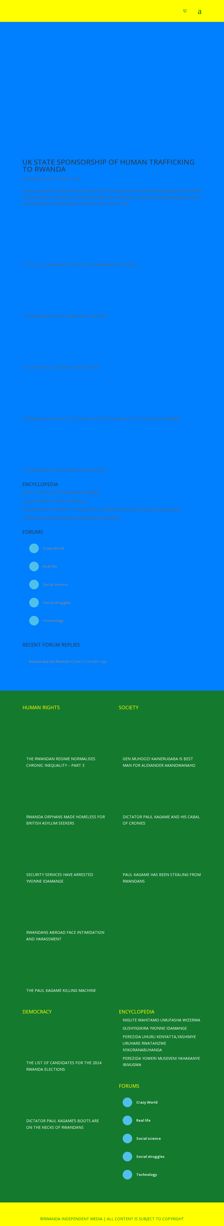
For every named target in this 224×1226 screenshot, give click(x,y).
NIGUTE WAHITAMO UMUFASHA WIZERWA (61, 492)
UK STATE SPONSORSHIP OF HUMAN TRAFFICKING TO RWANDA (108, 165)
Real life (49, 566)
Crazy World (53, 548)
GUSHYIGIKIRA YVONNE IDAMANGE (54, 501)
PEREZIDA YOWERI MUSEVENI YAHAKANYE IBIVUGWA (70, 518)
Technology (53, 620)
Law (76, 178)
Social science (54, 584)
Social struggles (56, 602)
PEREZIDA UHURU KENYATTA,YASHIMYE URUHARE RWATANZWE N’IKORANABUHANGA (101, 509)
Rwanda (35, 178)
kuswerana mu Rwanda (49, 661)
